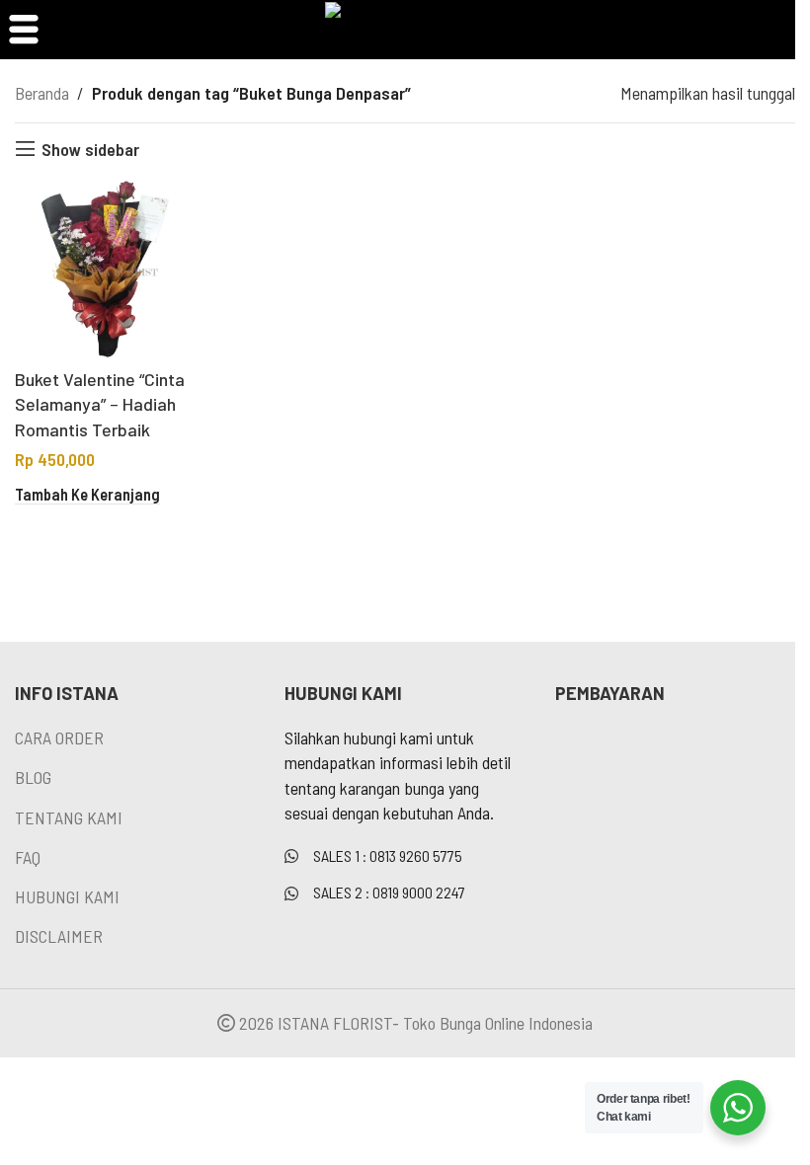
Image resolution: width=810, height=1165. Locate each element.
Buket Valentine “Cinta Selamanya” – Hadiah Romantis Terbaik (100, 403)
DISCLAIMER (59, 936)
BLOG (33, 777)
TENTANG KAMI (68, 817)
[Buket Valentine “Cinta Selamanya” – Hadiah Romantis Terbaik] (105, 269)
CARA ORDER (59, 737)
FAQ (27, 857)
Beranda (42, 93)
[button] (87, 495)
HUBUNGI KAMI (67, 896)
